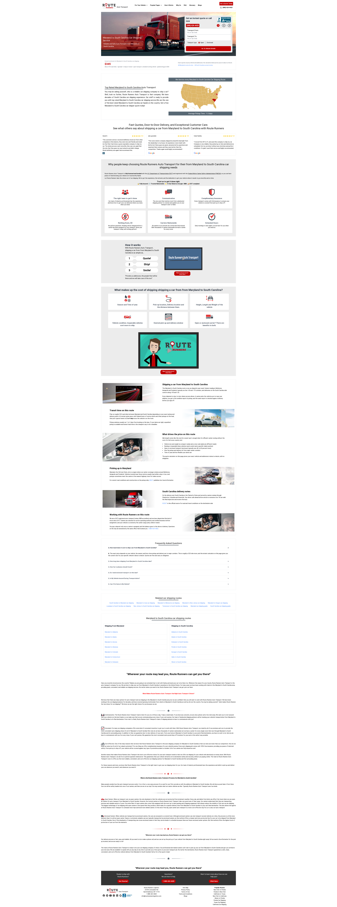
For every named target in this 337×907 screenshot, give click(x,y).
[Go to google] (120, 895)
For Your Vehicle (140, 5)
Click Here (214, 881)
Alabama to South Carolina (179, 632)
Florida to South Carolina (178, 647)
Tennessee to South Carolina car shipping (175, 606)
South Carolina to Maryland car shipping (121, 603)
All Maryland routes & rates (185, 65)
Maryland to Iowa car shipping (145, 603)
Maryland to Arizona (111, 642)
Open (202, 42)
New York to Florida (220, 890)
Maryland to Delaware (111, 662)
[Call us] (221, 7)
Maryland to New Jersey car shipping (193, 603)
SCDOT (164, 503)
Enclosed (210, 42)
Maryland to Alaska (111, 637)
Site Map (185, 887)
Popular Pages (155, 5)
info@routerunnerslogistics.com (151, 896)
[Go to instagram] (114, 895)
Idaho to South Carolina (178, 657)
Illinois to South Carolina (178, 662)
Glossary (192, 5)
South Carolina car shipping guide (220, 606)
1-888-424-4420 (153, 528)
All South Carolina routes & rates (204, 65)
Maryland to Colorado (111, 652)
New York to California (219, 896)
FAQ (185, 5)
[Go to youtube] (110, 895)
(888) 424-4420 (193, 25)
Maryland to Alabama (111, 632)
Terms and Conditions (185, 894)
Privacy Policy (185, 890)
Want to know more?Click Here (182, 273)
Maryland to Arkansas (111, 647)
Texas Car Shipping (219, 902)
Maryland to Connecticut (112, 657)
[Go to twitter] (107, 895)
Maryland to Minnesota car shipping (168, 603)
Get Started (123, 881)
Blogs (200, 5)
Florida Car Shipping (220, 900)
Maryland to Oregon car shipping (218, 603)
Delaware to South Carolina (179, 642)
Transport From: (193, 30)
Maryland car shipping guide (199, 606)
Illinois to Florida (220, 898)
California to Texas (219, 894)
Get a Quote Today (226, 3)
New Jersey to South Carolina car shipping (147, 606)
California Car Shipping (219, 904)
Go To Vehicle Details (208, 48)
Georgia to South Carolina (179, 652)
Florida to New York (220, 892)
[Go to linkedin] (117, 895)
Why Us (178, 5)
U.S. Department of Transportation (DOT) (160, 173)
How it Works (168, 5)
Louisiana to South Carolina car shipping (119, 606)
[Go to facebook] (104, 895)
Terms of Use (185, 892)
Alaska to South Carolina (178, 637)
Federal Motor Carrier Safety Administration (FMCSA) (204, 173)
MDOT (151, 480)
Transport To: (192, 36)
